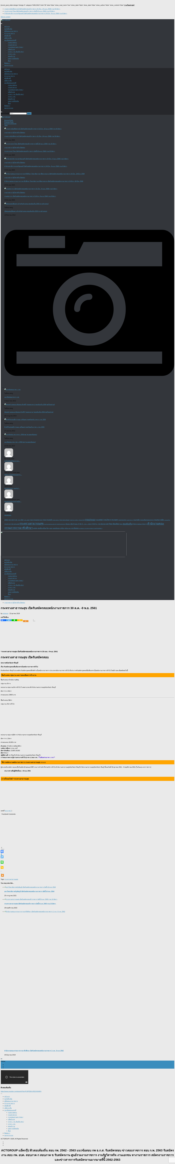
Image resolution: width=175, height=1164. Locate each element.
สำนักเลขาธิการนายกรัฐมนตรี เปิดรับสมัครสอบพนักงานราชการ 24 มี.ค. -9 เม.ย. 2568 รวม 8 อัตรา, (35, 13)
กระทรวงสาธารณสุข (32, 523)
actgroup (5, 613)
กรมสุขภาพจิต (159, 520)
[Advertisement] (87, 636)
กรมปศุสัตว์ (99, 520)
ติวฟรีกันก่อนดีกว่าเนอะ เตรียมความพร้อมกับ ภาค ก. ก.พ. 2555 (24, 427)
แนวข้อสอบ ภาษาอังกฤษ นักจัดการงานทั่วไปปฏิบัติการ (90, 528)
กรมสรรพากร (12, 45)
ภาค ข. (94, 524)
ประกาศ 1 (8, 811)
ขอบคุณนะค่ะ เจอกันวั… (12, 488)
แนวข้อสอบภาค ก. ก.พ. (11, 397)
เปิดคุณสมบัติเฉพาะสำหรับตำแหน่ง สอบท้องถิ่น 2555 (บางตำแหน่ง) (25, 211)
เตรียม (62, 528)
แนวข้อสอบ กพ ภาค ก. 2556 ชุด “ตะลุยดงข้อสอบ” (20, 442)
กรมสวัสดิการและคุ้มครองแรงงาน (143, 520)
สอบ (121, 524)
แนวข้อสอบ (75, 528)
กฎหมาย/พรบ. (12, 42)
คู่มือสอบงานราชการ (11, 31)
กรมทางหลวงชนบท (64, 520)
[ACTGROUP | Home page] (6, 20)
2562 (6, 520)
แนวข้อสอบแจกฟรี (10, 40)
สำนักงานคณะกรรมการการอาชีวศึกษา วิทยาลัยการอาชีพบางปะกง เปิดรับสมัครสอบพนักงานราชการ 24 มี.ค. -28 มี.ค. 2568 (43, 181)
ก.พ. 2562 (20, 520)
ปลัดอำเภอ (11, 49)
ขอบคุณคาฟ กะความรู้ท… (12, 501)
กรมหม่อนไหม (167, 520)
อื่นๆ (9, 61)
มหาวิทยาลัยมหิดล (112, 524)
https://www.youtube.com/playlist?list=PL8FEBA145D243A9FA (21, 1091)
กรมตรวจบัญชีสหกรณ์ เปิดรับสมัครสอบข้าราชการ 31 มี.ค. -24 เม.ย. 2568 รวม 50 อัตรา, (32, 9)
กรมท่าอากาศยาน (74, 520)
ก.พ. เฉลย (26, 520)
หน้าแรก (7, 26)
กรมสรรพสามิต (122, 520)
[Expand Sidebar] (1, 1058)
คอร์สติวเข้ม (8, 29)
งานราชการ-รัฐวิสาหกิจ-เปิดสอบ (14, 132)
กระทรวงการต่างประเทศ (11, 524)
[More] (26, 620)
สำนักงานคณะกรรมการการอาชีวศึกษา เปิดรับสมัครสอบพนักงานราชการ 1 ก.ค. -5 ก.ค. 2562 (34, 1050)
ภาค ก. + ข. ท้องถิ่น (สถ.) (16, 51)
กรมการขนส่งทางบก (36, 520)
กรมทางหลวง (55, 520)
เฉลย (50, 528)
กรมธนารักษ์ (81, 520)
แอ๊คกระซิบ (8, 38)
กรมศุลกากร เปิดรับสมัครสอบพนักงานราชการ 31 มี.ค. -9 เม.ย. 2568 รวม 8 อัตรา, (30, 196)
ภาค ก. (80, 524)
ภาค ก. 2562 (87, 524)
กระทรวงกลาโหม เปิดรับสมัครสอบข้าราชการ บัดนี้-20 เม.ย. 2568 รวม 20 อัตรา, (29, 11)
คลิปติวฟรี (7, 35)
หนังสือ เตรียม (42, 528)
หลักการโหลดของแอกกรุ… (13, 474)
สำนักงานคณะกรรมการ (139, 524)
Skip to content (5, 17)
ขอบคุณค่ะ (7, 515)
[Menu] (1, 23)
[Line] (14, 620)
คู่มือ (71, 524)
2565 (12, 520)
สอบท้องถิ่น (127, 524)
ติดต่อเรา (7, 63)
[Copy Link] (20, 620)
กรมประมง (90, 519)
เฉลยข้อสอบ (56, 528)
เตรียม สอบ (67, 528)
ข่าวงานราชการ (9, 33)
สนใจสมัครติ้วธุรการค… (12, 461)
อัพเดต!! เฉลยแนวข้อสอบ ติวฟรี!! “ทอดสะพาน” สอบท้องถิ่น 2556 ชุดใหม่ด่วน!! (28, 412)
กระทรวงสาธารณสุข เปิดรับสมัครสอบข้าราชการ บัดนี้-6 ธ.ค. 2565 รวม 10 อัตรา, (30, 903)
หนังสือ (35, 528)
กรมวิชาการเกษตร (111, 520)
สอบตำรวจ (11, 56)
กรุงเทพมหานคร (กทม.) (15, 47)
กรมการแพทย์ (47, 520)
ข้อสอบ (68, 524)
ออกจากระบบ (8, 65)
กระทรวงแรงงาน (60, 524)
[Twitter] (9, 620)
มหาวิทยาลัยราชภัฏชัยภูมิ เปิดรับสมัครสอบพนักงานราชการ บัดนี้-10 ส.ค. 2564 (29, 891)
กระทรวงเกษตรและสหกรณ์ (50, 524)
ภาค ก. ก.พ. (11, 54)
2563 (9, 520)
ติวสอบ (75, 524)
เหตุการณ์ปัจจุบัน (13, 58)
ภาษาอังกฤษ (102, 524)
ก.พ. (15, 520)
